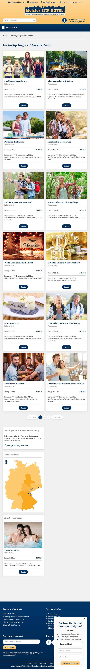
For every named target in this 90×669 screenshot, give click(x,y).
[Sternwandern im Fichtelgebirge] (66, 185)
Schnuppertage (11, 323)
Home (5, 35)
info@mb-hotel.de (17, 2)
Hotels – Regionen (54, 614)
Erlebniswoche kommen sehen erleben (66, 383)
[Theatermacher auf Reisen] (66, 64)
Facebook (46, 2)
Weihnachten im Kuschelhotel (18, 262)
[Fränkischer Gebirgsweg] (66, 125)
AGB (36, 663)
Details (23, 105)
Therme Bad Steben (11, 550)
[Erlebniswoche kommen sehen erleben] (66, 367)
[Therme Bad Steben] (23, 535)
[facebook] (49, 642)
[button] (12, 27)
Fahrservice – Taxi (54, 616)
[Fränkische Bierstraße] (23, 367)
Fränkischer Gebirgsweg (59, 142)
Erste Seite (32, 417)
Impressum (43, 663)
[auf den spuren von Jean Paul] (23, 185)
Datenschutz (11, 655)
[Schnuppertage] (23, 306)
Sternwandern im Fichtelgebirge (63, 202)
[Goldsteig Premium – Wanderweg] (66, 306)
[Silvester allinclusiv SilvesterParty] (66, 246)
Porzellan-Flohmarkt (14, 142)
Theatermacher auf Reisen (60, 81)
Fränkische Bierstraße (14, 383)
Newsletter (34, 2)
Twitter (54, 2)
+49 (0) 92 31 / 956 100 (17, 445)
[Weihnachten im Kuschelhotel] (23, 246)
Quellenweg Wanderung (15, 81)
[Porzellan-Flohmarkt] (23, 125)
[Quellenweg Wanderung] (23, 64)
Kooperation (52, 626)
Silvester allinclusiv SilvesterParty (64, 262)
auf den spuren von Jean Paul (18, 202)
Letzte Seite (57, 417)
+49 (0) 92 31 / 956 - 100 (16, 619)
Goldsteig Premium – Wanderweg (64, 323)
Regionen (29, 663)
